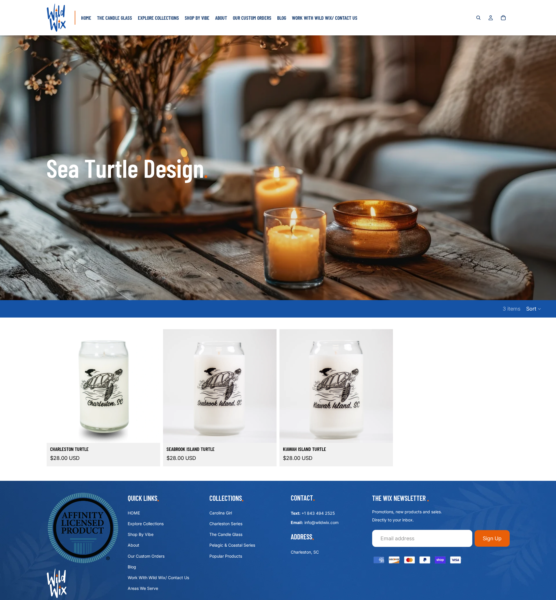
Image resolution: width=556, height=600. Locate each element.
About (133, 545)
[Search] (478, 17)
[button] (534, 308)
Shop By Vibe (140, 534)
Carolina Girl (220, 512)
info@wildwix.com (321, 522)
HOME (134, 512)
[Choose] (151, 434)
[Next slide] (151, 386)
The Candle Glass (225, 534)
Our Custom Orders (146, 555)
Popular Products (225, 555)
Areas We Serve (143, 588)
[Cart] (503, 17)
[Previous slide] (55, 386)
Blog (132, 566)
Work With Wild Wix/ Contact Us (158, 577)
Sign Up (492, 538)
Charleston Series (225, 523)
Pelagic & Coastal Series (232, 545)
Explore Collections (146, 523)
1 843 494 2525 (319, 513)
